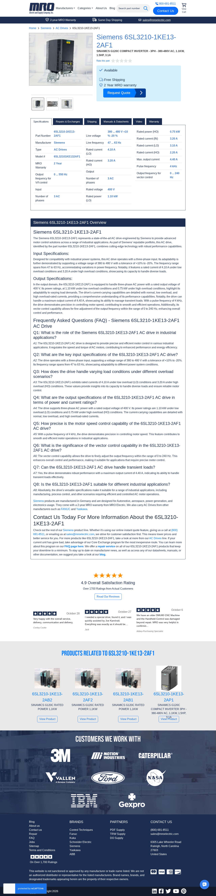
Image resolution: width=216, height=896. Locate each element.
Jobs (32, 842)
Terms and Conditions (42, 850)
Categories (84, 8)
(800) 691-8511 (160, 829)
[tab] (41, 121)
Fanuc (73, 833)
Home (32, 28)
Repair (33, 833)
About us (34, 825)
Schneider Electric (80, 842)
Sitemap (34, 846)
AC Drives (62, 28)
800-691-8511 (167, 3)
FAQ (31, 838)
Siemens (46, 28)
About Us (101, 8)
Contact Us (165, 11)
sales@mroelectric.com (80, 534)
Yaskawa (81, 509)
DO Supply (116, 838)
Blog (112, 8)
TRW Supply (117, 833)
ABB (72, 854)
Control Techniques (81, 829)
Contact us (35, 829)
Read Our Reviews (108, 596)
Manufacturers (64, 8)
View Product (47, 719)
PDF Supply (117, 829)
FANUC (65, 509)
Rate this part (103, 60)
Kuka (73, 838)
